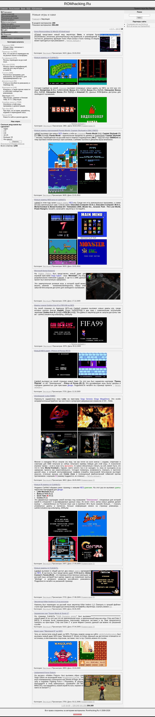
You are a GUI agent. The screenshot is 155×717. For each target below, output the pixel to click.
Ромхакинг (6, 45)
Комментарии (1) (88, 126)
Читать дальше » (73, 41)
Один (6, 129)
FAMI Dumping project (66, 616)
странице (63, 88)
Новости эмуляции (8, 28)
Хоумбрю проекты (9, 102)
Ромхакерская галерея (9, 18)
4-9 (5, 133)
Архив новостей (7, 14)
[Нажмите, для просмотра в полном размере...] (110, 51)
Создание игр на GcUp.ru (137, 24)
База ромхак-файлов (9, 16)
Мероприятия (7, 87)
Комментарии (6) (88, 597)
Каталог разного (7, 20)
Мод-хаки (6, 64)
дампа (77, 571)
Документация (7, 81)
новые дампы (62, 203)
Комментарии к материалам (12, 38)
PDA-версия (37, 8)
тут (110, 607)
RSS (28, 8)
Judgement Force (71, 677)
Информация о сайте (9, 32)
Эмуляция (6, 96)
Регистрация (14, 8)
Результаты (5, 144)
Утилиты (5, 73)
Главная (4, 8)
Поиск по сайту (7, 24)
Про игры (5, 109)
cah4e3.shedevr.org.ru (108, 634)
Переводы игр (7, 52)
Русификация (7, 58)
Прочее (5, 115)
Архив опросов (18, 144)
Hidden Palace (44, 274)
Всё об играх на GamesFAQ (138, 26)
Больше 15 (8, 137)
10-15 (6, 135)
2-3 (5, 131)
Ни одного (8, 139)
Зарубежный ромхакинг (10, 26)
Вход (23, 8)
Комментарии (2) (88, 480)
